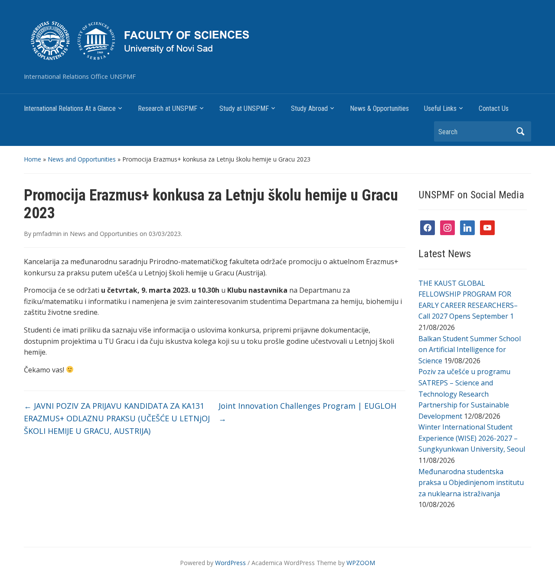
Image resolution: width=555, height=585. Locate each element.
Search (520, 131)
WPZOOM (360, 563)
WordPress (230, 563)
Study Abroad (309, 108)
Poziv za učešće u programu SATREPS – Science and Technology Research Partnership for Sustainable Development (464, 393)
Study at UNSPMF (244, 108)
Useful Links (440, 108)
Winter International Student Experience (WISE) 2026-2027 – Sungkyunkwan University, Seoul (471, 438)
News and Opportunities (82, 159)
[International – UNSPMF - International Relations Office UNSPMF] (205, 40)
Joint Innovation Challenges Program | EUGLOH (307, 412)
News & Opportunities (379, 108)
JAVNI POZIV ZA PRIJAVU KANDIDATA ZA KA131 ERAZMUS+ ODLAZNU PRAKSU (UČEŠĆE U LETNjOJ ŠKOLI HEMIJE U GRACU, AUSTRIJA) (117, 418)
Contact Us (494, 108)
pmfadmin (47, 233)
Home (32, 159)
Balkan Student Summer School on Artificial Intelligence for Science (469, 349)
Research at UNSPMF (167, 108)
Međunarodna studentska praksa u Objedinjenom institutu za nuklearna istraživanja (471, 482)
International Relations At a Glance (70, 108)
